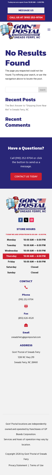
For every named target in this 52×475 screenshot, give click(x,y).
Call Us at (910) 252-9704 (26, 17)
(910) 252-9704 (24, 158)
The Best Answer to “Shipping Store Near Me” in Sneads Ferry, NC (25, 108)
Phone (26, 295)
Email (26, 332)
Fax (26, 313)
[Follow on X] (26, 220)
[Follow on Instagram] (31, 220)
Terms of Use (36, 465)
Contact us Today (26, 176)
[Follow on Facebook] (20, 220)
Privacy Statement (18, 465)
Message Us (26, 10)
